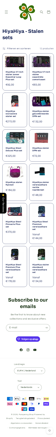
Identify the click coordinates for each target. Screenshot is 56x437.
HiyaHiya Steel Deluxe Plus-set (14, 149)
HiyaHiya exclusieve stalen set (11, 113)
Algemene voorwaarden (21, 423)
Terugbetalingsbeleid (25, 418)
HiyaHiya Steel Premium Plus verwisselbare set (13, 268)
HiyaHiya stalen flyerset (14, 183)
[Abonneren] (46, 327)
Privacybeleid (44, 418)
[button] (6, 12)
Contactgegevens (17, 428)
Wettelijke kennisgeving (39, 428)
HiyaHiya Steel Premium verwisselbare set (40, 225)
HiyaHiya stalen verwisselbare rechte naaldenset (40, 186)
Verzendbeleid (41, 423)
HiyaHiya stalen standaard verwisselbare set (40, 268)
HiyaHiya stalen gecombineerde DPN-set (40, 113)
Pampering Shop (26, 414)
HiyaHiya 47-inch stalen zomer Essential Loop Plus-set (14, 76)
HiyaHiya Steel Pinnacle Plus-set (13, 224)
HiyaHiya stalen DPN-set (40, 149)
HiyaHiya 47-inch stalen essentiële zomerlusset (41, 76)
